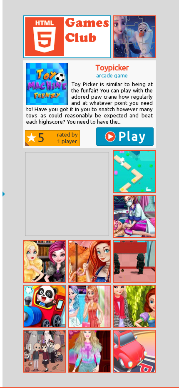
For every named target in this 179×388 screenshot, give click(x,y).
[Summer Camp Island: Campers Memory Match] (44, 351)
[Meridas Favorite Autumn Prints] (89, 261)
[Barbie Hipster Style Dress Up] (89, 351)
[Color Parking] (134, 351)
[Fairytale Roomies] (44, 261)
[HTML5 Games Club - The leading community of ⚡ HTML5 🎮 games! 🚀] (67, 36)
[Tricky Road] (134, 171)
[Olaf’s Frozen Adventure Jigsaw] (134, 36)
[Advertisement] (67, 194)
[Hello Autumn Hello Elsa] (134, 306)
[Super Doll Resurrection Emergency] (134, 216)
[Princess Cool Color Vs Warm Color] (89, 306)
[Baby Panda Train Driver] (44, 306)
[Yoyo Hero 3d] (134, 261)
